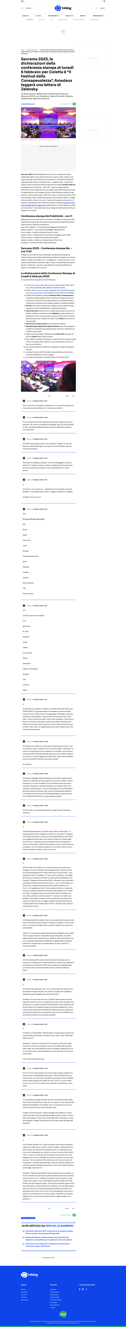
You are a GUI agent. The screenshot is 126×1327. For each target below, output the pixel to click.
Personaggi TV (98, 16)
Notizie (38, 16)
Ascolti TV (69, 16)
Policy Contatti (54, 1297)
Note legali (53, 1302)
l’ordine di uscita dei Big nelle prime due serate (43, 285)
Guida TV (25, 16)
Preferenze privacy (56, 1300)
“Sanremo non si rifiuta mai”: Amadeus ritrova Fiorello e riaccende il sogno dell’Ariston (47, 1245)
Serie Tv (83, 16)
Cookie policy (54, 1294)
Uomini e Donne (62, 19)
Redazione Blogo (28, 104)
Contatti (52, 1307)
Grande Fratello (95, 19)
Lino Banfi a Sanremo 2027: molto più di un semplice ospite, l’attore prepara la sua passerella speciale (49, 1232)
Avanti (67, 396)
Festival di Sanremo (78, 19)
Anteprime (24, 1292)
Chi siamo (53, 1289)
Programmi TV (53, 16)
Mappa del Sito (54, 1305)
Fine (73, 396)
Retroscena (24, 1300)
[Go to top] (108, 1321)
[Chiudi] (122, 4)
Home (22, 49)
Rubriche (109, 20)
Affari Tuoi (41, 19)
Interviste (109, 17)
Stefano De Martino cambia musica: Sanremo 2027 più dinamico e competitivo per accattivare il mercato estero (48, 1238)
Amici (51, 19)
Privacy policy (54, 1292)
